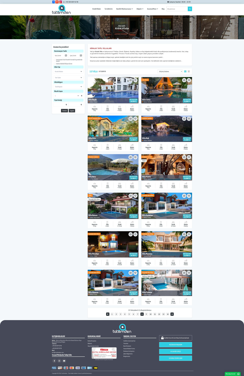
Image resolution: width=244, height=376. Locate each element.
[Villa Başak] (113, 90)
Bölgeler (139, 9)
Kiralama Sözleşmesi (128, 351)
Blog (163, 9)
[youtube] (57, 1)
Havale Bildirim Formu (129, 348)
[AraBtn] (190, 9)
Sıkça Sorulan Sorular (93, 346)
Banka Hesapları (92, 341)
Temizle (64, 111)
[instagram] (60, 1)
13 (163, 314)
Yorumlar (125, 343)
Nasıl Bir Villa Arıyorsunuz (123, 9)
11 (155, 314)
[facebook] (53, 1)
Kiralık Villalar (96, 9)
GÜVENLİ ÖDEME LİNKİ (175, 358)
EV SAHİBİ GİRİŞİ (176, 351)
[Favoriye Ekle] (135, 80)
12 (159, 314)
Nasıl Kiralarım (127, 346)
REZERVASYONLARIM (175, 345)
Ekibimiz (90, 343)
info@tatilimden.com (58, 352)
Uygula (72, 111)
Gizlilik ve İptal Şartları (129, 341)
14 (168, 314)
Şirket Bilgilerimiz (128, 354)
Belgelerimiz (126, 356)
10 (150, 314)
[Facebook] (54, 361)
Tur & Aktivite (109, 9)
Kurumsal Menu (151, 9)
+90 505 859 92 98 (57, 346)
